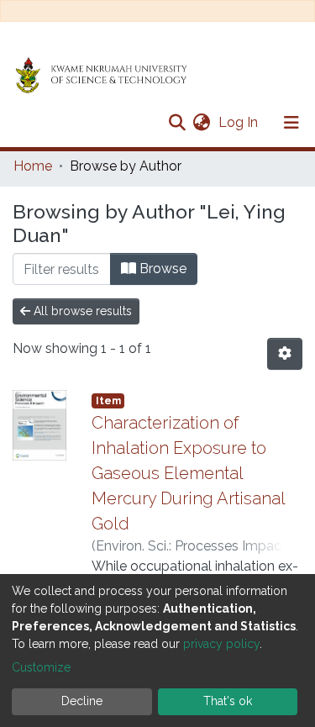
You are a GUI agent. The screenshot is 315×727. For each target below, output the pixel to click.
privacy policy (221, 644)
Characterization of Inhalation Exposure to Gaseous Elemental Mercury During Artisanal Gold (188, 473)
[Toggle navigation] (291, 123)
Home (32, 166)
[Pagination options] (284, 354)
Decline (81, 701)
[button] (201, 123)
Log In (239, 122)
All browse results (81, 311)
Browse (161, 269)
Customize (41, 667)
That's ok (227, 701)
